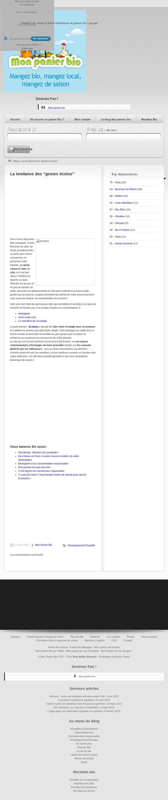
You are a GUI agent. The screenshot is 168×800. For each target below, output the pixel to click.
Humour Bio (84, 747)
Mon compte (82, 119)
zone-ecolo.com (27, 317)
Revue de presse (84, 758)
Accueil (15, 119)
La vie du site (84, 751)
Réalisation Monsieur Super (114, 656)
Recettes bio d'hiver (84, 791)
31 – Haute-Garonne (121, 243)
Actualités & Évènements (84, 728)
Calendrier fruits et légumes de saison (57, 640)
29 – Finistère (117, 216)
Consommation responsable (84, 736)
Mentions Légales (95, 640)
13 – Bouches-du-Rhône (123, 189)
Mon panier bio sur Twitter (49, 651)
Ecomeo (33, 326)
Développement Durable (81, 545)
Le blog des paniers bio (116, 119)
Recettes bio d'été (84, 783)
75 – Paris (115, 182)
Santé (84, 762)
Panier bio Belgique (81, 647)
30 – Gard (115, 236)
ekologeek (24, 313)
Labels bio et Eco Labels (84, 754)
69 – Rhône (116, 196)
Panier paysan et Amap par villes (45, 636)
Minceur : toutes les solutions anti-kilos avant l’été (77, 696)
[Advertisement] (53, 206)
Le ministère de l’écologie (32, 321)
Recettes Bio (149, 119)
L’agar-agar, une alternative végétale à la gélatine (75, 711)
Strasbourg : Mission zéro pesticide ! (38, 452)
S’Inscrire (27, 48)
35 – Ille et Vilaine (119, 230)
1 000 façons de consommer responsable (41, 471)
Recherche (22, 149)
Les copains (113, 636)
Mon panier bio (56, 107)
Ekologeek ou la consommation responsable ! (43, 463)
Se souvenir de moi (20, 38)
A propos (15, 636)
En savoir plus (84, 743)
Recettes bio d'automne (84, 787)
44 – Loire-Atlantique (121, 202)
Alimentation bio (84, 732)
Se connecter (27, 4)
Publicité (95, 636)
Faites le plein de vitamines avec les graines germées (76, 703)
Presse (131, 636)
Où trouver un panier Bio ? (47, 119)
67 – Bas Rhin (117, 209)
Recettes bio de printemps (84, 779)
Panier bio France (58, 647)
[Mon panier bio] (9, 161)
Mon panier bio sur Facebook (82, 651)
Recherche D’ (22, 129)
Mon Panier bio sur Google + (117, 651)
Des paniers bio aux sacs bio (34, 467)
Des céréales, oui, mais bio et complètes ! (77, 707)
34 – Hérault (116, 223)
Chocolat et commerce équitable (76, 700)
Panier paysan (149, 636)
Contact (128, 640)
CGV (114, 640)
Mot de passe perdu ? (29, 44)
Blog (16, 161)
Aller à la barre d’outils (27, 1)
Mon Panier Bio (43, 545)
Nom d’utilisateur (27, 12)
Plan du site (76, 636)
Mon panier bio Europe (107, 647)
